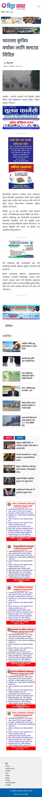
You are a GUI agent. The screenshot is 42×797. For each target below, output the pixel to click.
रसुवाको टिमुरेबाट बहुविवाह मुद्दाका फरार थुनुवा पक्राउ (25, 480)
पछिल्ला (8, 437)
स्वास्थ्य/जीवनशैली (10, 783)
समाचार (7, 766)
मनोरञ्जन (7, 780)
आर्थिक (7, 775)
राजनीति (7, 771)
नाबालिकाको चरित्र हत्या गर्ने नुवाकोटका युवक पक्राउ (25, 491)
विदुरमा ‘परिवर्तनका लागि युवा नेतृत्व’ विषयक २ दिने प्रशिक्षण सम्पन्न (26, 469)
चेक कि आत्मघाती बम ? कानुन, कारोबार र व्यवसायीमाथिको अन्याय (26, 457)
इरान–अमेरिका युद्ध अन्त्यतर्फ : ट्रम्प (28, 389)
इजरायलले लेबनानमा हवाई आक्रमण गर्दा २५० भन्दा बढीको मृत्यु (29, 421)
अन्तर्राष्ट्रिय (8, 785)
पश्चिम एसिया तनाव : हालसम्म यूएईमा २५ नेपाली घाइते (29, 405)
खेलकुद (7, 778)
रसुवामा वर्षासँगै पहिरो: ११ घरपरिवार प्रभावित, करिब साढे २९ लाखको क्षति (27, 445)
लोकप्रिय (20, 437)
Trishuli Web (23, 794)
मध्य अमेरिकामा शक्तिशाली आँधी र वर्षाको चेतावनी (28, 376)
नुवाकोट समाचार (10, 768)
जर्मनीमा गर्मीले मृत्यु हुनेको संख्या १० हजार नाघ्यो (29, 346)
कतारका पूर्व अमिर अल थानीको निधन (28, 360)
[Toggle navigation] (38, 6)
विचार (7, 773)
